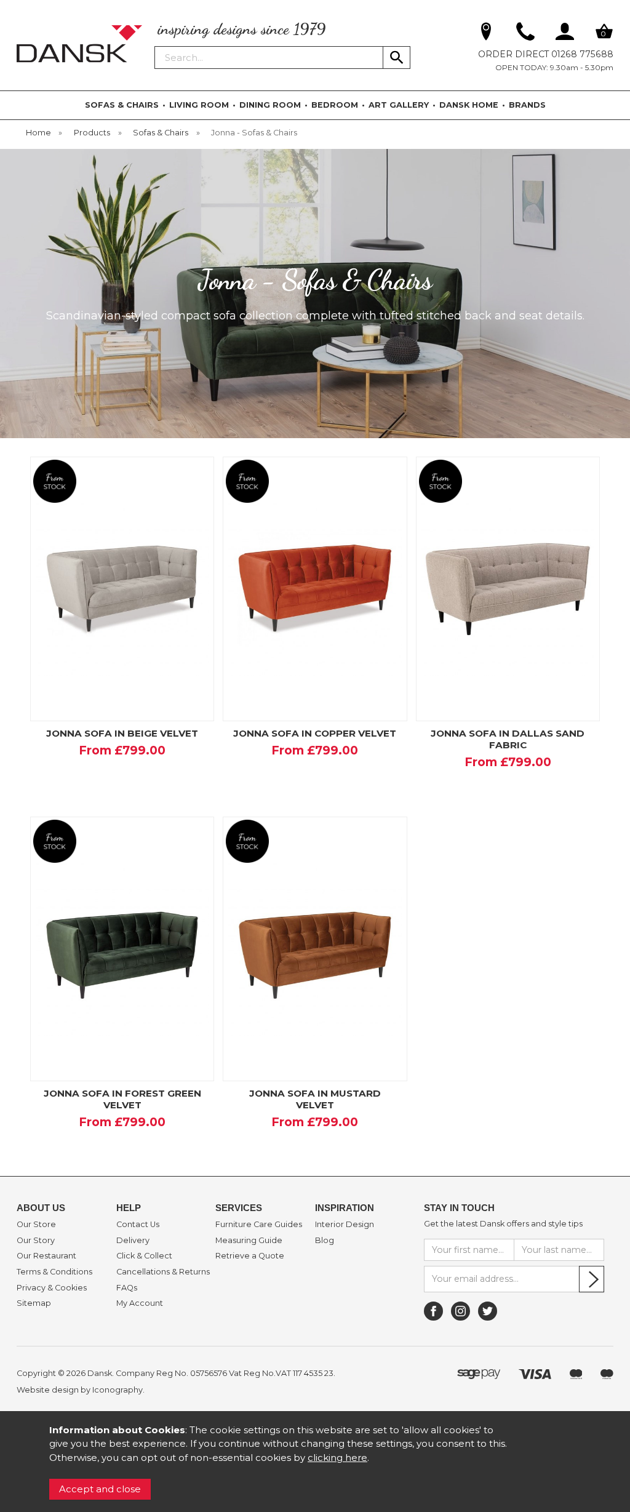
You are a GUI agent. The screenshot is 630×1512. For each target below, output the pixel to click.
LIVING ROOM (199, 105)
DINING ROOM (270, 105)
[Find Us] (486, 34)
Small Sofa (90, 773)
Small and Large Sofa (121, 792)
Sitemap (34, 1303)
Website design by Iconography (80, 1389)
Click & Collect (144, 1256)
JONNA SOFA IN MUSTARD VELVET (315, 1099)
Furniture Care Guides (258, 1224)
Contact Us (137, 1224)
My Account (139, 1303)
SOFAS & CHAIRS (122, 105)
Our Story (36, 1240)
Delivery (133, 1240)
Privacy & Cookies (52, 1288)
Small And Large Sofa (506, 792)
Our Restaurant (46, 1256)
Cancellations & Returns (163, 1272)
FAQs (126, 1288)
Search (155, 45)
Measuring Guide (248, 1240)
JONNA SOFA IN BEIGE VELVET (122, 733)
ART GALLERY (399, 105)
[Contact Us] (525, 34)
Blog (324, 1240)
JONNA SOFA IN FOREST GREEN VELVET (122, 1099)
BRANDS (527, 105)
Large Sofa (151, 773)
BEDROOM (334, 105)
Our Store (36, 1224)
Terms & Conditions (54, 1272)
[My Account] (565, 34)
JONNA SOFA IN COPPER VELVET (314, 733)
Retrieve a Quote (249, 1256)
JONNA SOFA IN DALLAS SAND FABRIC (507, 739)
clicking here (337, 1457)
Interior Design (344, 1224)
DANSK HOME (468, 105)
